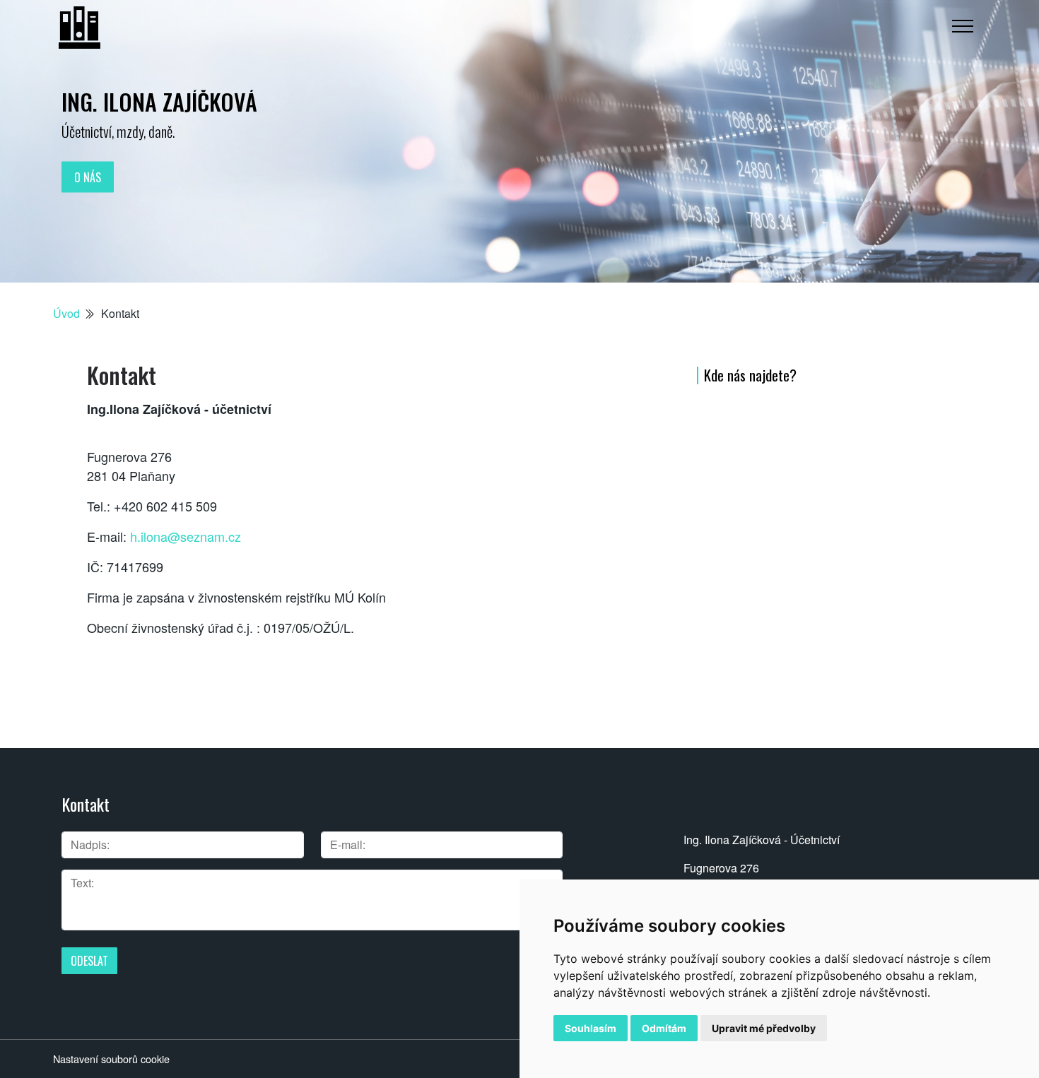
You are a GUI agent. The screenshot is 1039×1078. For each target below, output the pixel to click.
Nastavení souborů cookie (111, 1058)
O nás (87, 176)
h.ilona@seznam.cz (185, 536)
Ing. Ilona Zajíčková (159, 101)
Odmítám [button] (664, 1028)
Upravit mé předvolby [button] (764, 1028)
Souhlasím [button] (590, 1028)
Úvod (66, 313)
